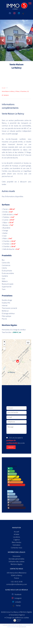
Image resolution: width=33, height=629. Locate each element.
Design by (19, 620)
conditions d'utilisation (11, 626)
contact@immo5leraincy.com (16, 584)
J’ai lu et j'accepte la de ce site (15, 440)
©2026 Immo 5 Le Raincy (9, 612)
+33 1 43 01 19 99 (16, 581)
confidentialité (25, 625)
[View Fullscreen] (4, 348)
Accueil (3, 88)
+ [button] (4, 342)
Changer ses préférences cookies (17, 617)
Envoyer (11, 447)
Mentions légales (26, 612)
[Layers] (28, 342)
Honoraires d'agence (17, 615)
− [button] (4, 344)
